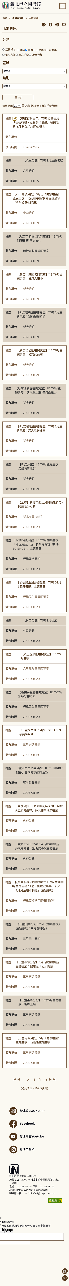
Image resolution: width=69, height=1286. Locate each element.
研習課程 (41, 50)
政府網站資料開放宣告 (21, 1190)
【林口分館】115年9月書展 (40, 620)
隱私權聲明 (41, 1190)
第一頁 (15, 1079)
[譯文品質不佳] (9, 1230)
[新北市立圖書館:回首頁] (21, 5)
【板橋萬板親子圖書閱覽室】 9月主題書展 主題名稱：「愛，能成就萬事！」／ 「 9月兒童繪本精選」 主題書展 (38, 886)
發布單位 (11, 137)
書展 (30, 50)
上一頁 (18, 1079)
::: (1, 2)
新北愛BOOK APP (32, 1110)
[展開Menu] (62, 6)
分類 (5, 39)
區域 (5, 63)
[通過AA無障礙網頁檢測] (55, 1200)
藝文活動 (23, 54)
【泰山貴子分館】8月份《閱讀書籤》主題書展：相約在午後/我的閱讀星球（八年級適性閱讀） (37, 198)
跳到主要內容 (8, 2)
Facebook (27, 1123)
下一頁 (50, 1079)
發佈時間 (11, 147)
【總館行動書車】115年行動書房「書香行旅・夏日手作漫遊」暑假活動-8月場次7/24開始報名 (36, 122)
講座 (22, 50)
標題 (8, 118)
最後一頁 (54, 1079)
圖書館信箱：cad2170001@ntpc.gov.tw (32, 1193)
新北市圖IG (27, 1149)
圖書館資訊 (18, 18)
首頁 (5, 18)
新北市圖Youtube (32, 1136)
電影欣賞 (10, 54)
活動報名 (10, 49)
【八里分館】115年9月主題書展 (43, 160)
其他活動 (37, 54)
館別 (5, 78)
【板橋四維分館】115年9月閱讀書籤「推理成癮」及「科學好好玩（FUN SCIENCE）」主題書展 (36, 544)
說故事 (53, 50)
